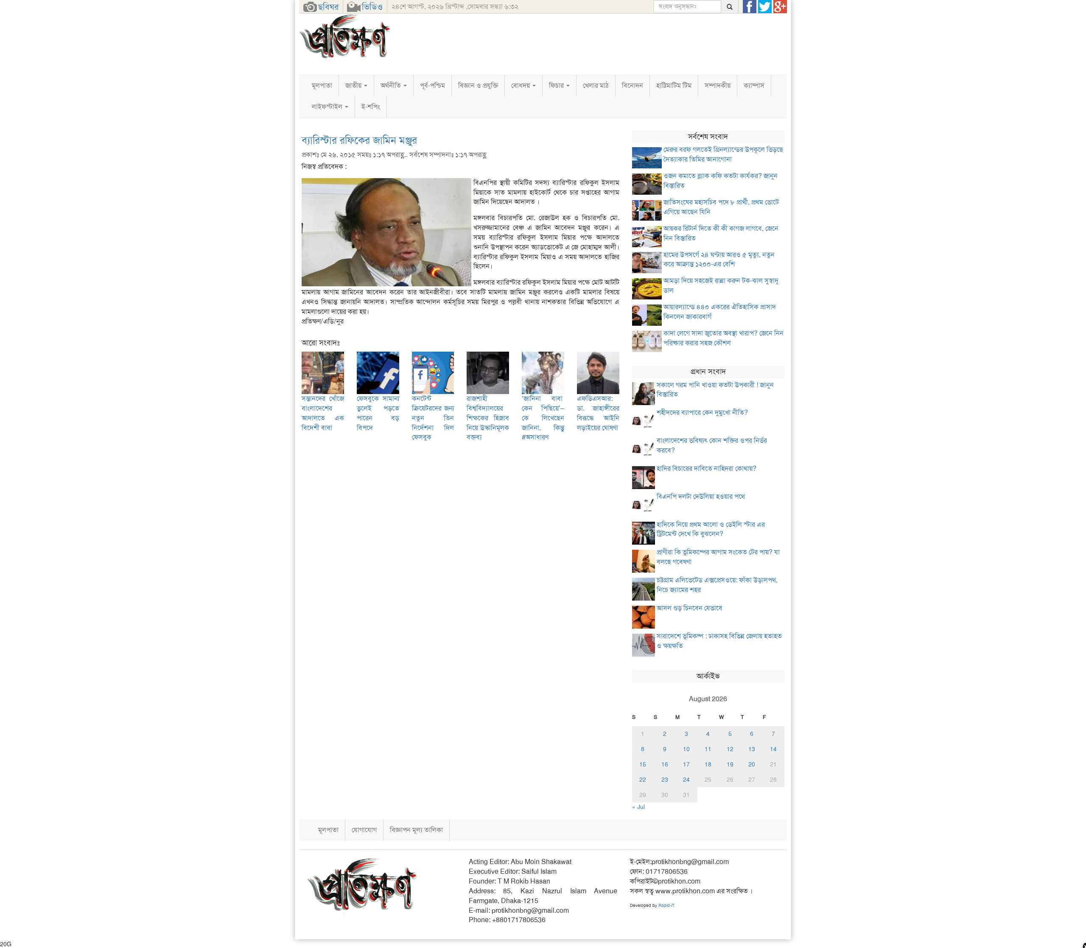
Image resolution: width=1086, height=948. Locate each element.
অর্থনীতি (392, 85)
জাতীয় (354, 85)
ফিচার (557, 85)
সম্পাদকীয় (718, 85)
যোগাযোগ (364, 829)
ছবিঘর (328, 6)
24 (686, 779)
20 (751, 764)
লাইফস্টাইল (328, 106)
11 (708, 749)
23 (664, 779)
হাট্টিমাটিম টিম (673, 85)
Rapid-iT (666, 905)
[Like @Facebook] (749, 7)
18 (708, 764)
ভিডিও (372, 6)
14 (773, 749)
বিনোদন (632, 85)
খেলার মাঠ (596, 85)
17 (686, 764)
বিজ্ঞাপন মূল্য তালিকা (416, 829)
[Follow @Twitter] (765, 7)
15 (642, 764)
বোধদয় (521, 85)
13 (751, 749)
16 (664, 764)
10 (686, 749)
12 (730, 749)
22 (642, 779)
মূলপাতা (322, 85)
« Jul (638, 807)
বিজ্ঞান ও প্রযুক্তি (478, 85)
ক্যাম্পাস (754, 85)
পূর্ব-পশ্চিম (432, 85)
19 (730, 764)
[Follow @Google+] (780, 7)
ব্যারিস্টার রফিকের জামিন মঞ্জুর (359, 140)
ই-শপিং (370, 106)
